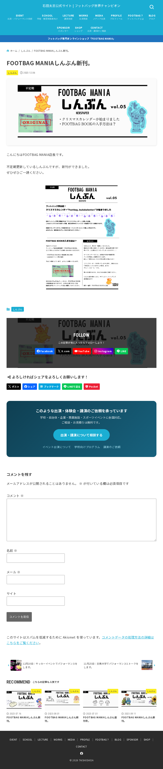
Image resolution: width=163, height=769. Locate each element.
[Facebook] (44, 351)
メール (13, 572)
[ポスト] (14, 386)
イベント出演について (57, 447)
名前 (12, 550)
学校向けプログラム (87, 447)
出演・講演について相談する (81, 435)
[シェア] (29, 386)
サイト (11, 593)
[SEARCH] (152, 7)
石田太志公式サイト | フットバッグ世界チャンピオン (81, 5)
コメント (15, 495)
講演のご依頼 (111, 447)
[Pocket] (92, 386)
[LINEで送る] (72, 386)
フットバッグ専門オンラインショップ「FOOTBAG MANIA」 (81, 38)
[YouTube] (82, 351)
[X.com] (63, 351)
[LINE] (121, 351)
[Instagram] (102, 351)
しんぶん (12, 72)
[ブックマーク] (49, 386)
